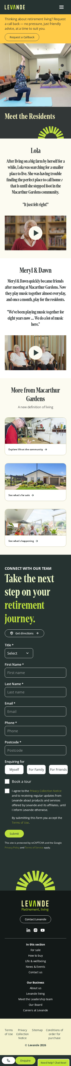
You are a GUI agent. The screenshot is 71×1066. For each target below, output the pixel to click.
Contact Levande (35, 919)
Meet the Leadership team (35, 999)
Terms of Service (34, 847)
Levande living (35, 993)
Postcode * (13, 742)
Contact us (35, 972)
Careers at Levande (35, 1010)
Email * (10, 703)
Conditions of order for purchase (54, 1034)
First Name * (14, 664)
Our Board (35, 1005)
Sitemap (37, 1030)
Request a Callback (22, 37)
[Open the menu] (61, 7)
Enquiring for (14, 761)
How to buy (35, 955)
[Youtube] (42, 930)
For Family (36, 769)
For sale (36, 950)
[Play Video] (35, 233)
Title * (9, 645)
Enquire (25, 1060)
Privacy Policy (12, 847)
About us (35, 988)
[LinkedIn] (28, 930)
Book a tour (21, 781)
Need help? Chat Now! (53, 1062)
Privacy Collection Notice (46, 791)
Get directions (24, 633)
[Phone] (8, 1060)
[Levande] (15, 8)
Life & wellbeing (35, 961)
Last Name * (14, 683)
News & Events (35, 966)
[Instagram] (35, 930)
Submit (14, 834)
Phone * (11, 722)
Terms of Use (20, 822)
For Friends (58, 769)
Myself (14, 769)
